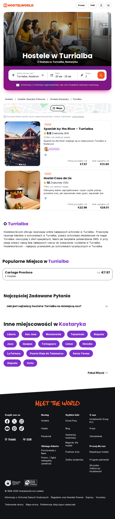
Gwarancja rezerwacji (70, 436)
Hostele (45, 420)
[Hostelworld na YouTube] (7, 428)
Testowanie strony (14, 504)
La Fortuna (13, 353)
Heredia (87, 343)
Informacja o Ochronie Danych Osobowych (27, 497)
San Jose (30, 334)
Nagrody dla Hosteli (71, 444)
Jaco (10, 343)
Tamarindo (77, 334)
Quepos (27, 343)
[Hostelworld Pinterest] (14, 428)
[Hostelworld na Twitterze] (14, 421)
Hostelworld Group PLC (99, 420)
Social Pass (71, 420)
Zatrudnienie (96, 436)
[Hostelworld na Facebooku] (7, 421)
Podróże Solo (72, 452)
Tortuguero (49, 343)
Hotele (44, 428)
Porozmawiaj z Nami (48, 452)
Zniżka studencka (74, 459)
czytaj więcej (78, 116)
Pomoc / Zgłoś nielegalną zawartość (48, 460)
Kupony (90, 497)
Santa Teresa (81, 353)
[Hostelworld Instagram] (21, 421)
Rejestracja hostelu (99, 452)
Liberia (11, 334)
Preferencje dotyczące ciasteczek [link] (57, 504)
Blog (67, 428)
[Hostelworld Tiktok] (21, 428)
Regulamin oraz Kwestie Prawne (67, 497)
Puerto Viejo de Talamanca (46, 353)
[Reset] (42, 75)
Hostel (48, 124)
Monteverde (53, 334)
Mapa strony (32, 504)
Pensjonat (46, 436)
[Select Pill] (101, 5)
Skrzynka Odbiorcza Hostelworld (96, 468)
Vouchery (101, 497)
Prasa (92, 428)
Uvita (30, 363)
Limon (69, 343)
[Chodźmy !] (101, 75)
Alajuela (99, 334)
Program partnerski (99, 459)
